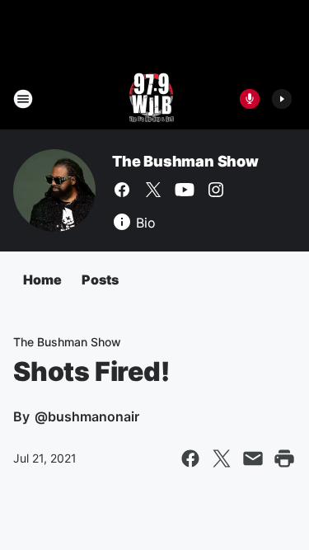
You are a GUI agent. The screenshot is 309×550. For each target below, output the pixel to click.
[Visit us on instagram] (216, 190)
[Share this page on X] (221, 458)
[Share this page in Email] (253, 458)
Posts (100, 279)
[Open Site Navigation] (23, 99)
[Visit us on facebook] (122, 190)
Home (42, 279)
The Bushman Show (185, 161)
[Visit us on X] (153, 190)
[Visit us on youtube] (184, 190)
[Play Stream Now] (282, 99)
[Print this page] (284, 458)
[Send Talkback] (250, 99)
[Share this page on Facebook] (190, 458)
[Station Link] (150, 99)
